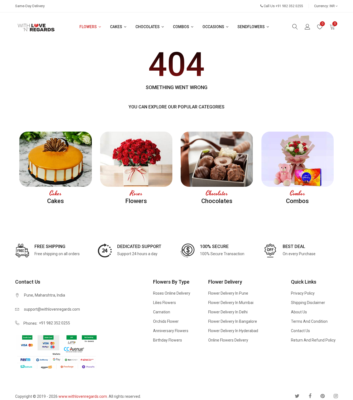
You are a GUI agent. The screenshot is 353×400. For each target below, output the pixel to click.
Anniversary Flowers (170, 331)
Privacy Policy (303, 293)
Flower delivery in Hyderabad (233, 331)
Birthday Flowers (167, 340)
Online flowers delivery (228, 340)
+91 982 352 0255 (54, 323)
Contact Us (300, 331)
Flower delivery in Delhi (228, 312)
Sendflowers (251, 27)
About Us (299, 312)
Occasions (213, 27)
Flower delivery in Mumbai (230, 303)
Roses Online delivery (171, 293)
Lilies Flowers (164, 303)
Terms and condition (309, 321)
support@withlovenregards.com (52, 309)
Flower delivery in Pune (228, 293)
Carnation (161, 312)
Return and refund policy (313, 340)
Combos (181, 27)
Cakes (116, 27)
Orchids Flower (166, 321)
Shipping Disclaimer (308, 303)
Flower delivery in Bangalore (232, 321)
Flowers (88, 27)
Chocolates (148, 27)
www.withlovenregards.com (82, 396)
